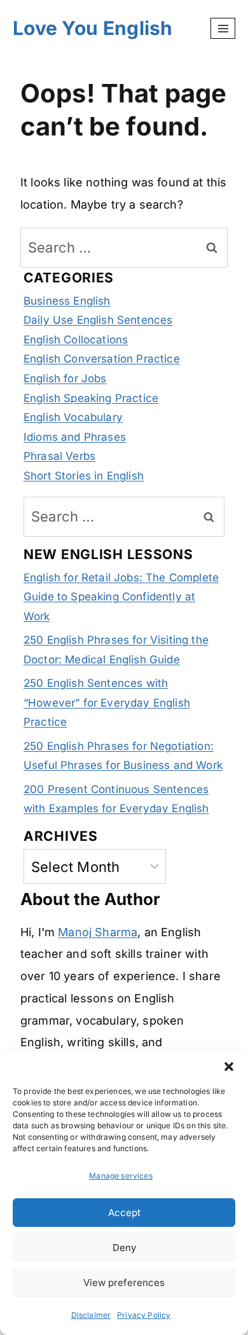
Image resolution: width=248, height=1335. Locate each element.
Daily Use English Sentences (98, 320)
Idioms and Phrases (75, 437)
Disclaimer (91, 1315)
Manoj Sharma (97, 932)
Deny (124, 1248)
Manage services (120, 1175)
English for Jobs (65, 378)
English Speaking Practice (91, 398)
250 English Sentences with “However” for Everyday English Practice (107, 702)
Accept (124, 1213)
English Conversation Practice (102, 358)
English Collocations (76, 339)
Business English (67, 300)
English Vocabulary (73, 417)
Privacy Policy (143, 1315)
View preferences (124, 1282)
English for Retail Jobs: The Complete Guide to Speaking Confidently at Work (121, 597)
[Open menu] (222, 28)
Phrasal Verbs (59, 456)
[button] (229, 1066)
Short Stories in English (84, 475)
